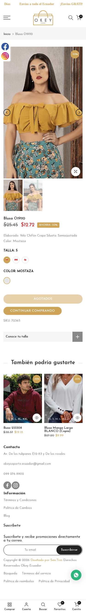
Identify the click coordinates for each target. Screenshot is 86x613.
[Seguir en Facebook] (7, 485)
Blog (6, 516)
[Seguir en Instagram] (15, 485)
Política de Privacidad (54, 581)
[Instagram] (5, 56)
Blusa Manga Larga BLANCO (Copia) (58, 429)
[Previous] (6, 112)
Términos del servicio (36, 573)
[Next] (79, 112)
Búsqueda (10, 573)
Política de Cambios (17, 508)
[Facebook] (5, 46)
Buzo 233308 (12, 428)
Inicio (7, 34)
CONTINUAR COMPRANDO (32, 311)
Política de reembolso (18, 581)
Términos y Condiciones (19, 500)
